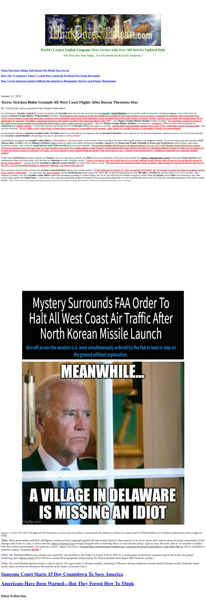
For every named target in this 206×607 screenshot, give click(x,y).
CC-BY (194, 533)
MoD (53, 143)
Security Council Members (114, 113)
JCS (69, 145)
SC (35, 113)
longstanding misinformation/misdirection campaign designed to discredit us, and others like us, (132, 546)
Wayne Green (26, 558)
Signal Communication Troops (155, 158)
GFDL (4, 535)
